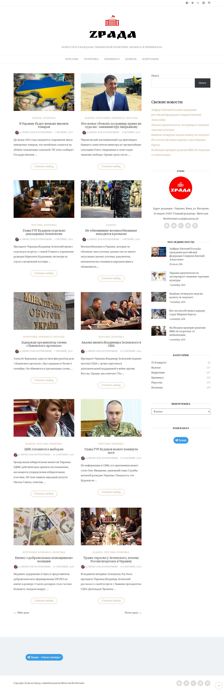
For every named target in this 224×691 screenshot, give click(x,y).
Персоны (71, 59)
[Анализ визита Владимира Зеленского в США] (111, 329)
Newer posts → (133, 612)
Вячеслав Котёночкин (36, 132)
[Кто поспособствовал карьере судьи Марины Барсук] (158, 314)
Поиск (155, 76)
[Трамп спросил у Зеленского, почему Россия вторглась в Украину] (111, 544)
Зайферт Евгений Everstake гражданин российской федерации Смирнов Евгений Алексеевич (176, 115)
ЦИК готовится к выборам (43, 449)
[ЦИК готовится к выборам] (44, 436)
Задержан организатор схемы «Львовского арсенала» (44, 344)
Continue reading (45, 167)
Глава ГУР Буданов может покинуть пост (111, 450)
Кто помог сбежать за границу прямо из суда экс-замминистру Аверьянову (111, 125)
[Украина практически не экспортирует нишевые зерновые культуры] (158, 276)
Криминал (112, 59)
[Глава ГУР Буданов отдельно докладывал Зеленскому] (44, 217)
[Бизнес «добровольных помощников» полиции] (44, 544)
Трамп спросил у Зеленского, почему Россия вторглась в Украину (111, 559)
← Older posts (21, 612)
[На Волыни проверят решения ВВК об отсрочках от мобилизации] (158, 331)
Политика (91, 59)
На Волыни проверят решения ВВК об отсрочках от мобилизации (187, 331)
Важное (131, 59)
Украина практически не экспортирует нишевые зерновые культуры (189, 276)
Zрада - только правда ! (46, 657)
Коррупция (150, 59)
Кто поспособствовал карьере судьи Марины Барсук (187, 312)
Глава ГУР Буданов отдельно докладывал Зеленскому (44, 232)
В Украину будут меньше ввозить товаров (44, 125)
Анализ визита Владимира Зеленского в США (111, 344)
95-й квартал (158, 362)
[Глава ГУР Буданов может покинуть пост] (111, 436)
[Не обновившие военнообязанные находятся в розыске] (111, 217)
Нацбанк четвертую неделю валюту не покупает (180, 135)
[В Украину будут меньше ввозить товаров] (44, 110)
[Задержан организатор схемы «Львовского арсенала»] (44, 329)
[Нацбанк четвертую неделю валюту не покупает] (158, 297)
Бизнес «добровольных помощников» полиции (44, 559)
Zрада (182, 440)
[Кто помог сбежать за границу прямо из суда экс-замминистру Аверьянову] (111, 110)
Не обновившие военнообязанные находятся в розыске (111, 232)
